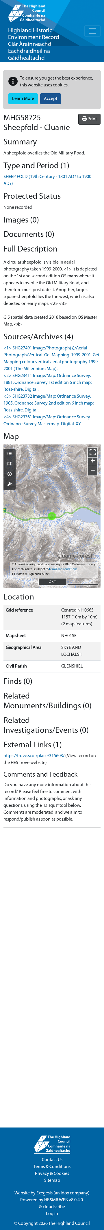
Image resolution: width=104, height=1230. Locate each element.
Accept (50, 98)
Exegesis (44, 1193)
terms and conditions (63, 569)
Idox (65, 1193)
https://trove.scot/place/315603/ (33, 756)
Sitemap (52, 1180)
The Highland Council (69, 1223)
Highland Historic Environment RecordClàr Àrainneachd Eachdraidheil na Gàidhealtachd (33, 44)
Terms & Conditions (52, 1167)
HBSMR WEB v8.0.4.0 (64, 1200)
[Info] (9, 474)
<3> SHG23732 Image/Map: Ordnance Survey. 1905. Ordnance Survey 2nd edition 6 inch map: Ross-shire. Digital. (48, 403)
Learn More (23, 98)
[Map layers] (9, 454)
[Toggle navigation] (92, 31)
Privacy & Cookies (52, 1173)
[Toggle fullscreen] (92, 452)
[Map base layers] (9, 464)
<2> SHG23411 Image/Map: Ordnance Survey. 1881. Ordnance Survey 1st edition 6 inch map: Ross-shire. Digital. (47, 383)
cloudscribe (54, 1207)
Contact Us (52, 1160)
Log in (52, 1214)
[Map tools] (9, 484)
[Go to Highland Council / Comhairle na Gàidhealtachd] (26, 11)
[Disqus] (52, 904)
